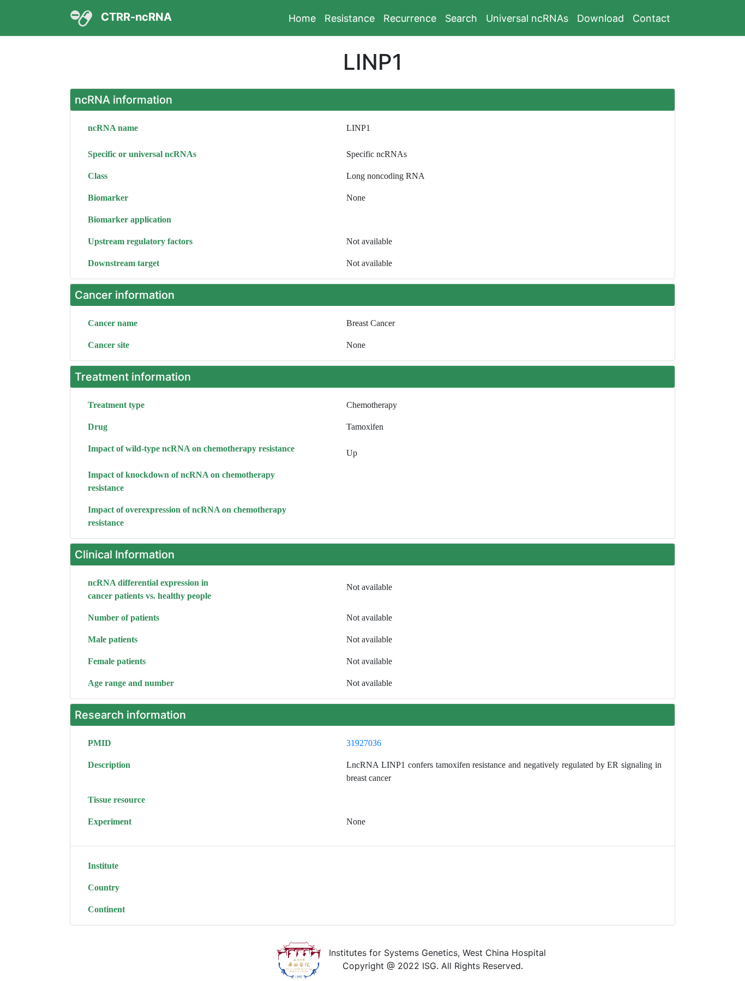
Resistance (350, 18)
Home (302, 18)
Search (461, 18)
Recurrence (409, 18)
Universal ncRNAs (527, 18)
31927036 (363, 743)
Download (600, 18)
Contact (651, 18)
